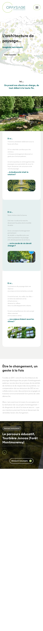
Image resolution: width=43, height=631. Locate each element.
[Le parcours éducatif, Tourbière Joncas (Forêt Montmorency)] (4, 452)
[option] (21, 440)
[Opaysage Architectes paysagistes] (14, 7)
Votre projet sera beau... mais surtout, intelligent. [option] (21, 86)
